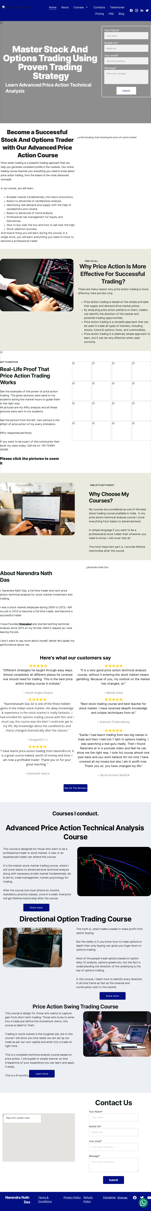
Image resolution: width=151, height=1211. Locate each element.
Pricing (99, 13)
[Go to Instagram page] (137, 10)
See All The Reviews (75, 788)
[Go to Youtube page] (149, 1197)
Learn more (42, 1073)
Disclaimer (109, 1197)
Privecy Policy (72, 1197)
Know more (36, 907)
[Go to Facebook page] (132, 10)
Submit (126, 90)
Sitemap (122, 1197)
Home (52, 7)
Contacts (99, 7)
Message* (110, 68)
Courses (79, 7)
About (65, 7)
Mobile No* (111, 42)
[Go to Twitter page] (147, 10)
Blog (121, 13)
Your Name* (111, 30)
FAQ (111, 13)
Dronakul (25, 624)
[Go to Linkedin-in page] (143, 10)
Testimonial (117, 7)
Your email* (111, 55)
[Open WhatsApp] (143, 1202)
